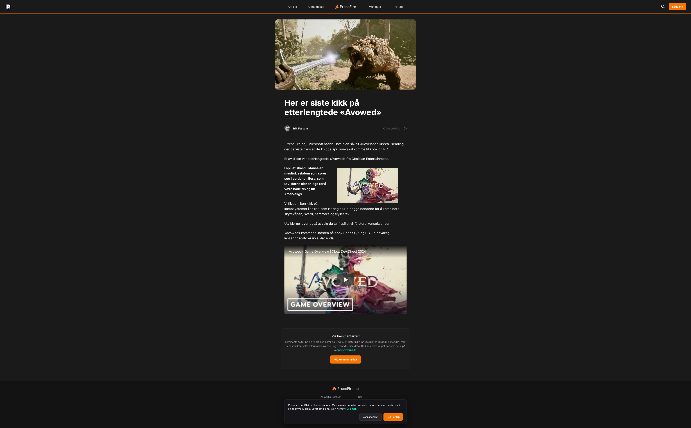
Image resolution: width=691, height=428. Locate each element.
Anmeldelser (316, 6)
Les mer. (352, 408)
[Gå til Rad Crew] (8, 6)
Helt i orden (393, 417)
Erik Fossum (300, 128)
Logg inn (677, 6)
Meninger (375, 6)
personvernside (347, 349)
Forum (398, 6)
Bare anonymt (370, 417)
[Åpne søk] (663, 7)
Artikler (292, 6)
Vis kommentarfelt (345, 359)
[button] (345, 348)
